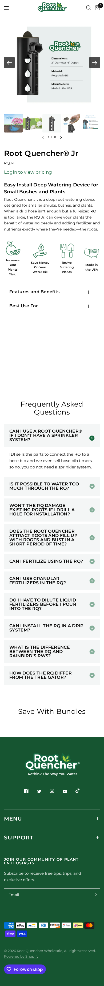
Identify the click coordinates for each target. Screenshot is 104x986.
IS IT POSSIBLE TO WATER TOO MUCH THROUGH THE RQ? (44, 486)
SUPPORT (18, 837)
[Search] (88, 8)
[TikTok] (77, 790)
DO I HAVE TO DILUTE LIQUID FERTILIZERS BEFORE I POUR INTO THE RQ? (42, 604)
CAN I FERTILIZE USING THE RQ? (46, 561)
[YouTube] (65, 791)
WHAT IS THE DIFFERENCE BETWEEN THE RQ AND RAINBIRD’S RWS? (39, 651)
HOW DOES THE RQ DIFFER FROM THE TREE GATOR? (40, 675)
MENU (13, 819)
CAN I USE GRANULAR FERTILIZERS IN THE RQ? (37, 580)
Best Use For (23, 305)
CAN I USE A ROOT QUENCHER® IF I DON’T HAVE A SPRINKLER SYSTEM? (45, 435)
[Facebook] (26, 791)
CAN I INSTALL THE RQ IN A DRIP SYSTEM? (46, 628)
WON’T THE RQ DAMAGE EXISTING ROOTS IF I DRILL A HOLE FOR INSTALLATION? (42, 510)
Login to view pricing (28, 172)
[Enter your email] (94, 894)
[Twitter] (39, 791)
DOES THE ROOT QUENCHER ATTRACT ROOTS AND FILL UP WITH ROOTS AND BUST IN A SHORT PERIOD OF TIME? (43, 538)
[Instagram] (52, 791)
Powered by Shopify (21, 956)
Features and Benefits (34, 291)
